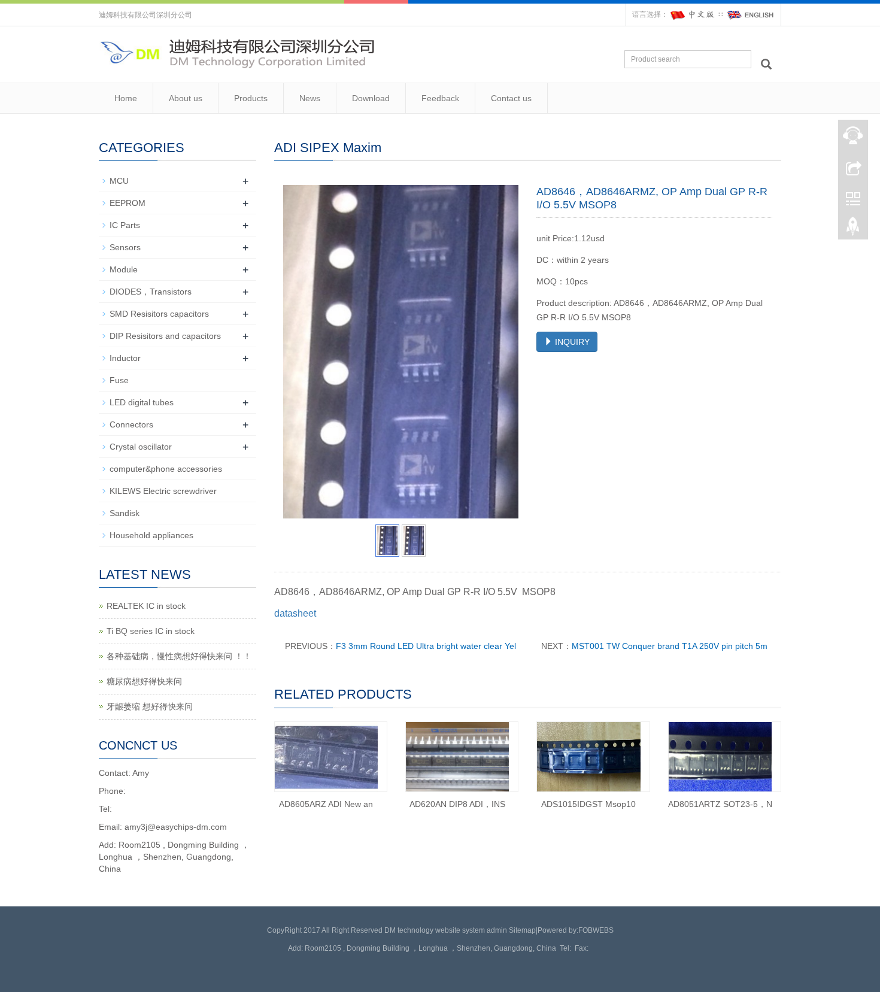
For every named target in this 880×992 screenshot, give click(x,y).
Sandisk (124, 513)
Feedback (440, 98)
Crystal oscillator (141, 446)
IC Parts (125, 225)
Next (502, 352)
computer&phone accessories (166, 469)
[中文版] (693, 14)
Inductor (125, 358)
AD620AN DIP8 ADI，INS (457, 804)
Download (371, 98)
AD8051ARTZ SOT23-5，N (720, 804)
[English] (751, 14)
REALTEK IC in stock (146, 606)
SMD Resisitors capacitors (159, 313)
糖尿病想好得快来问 (144, 681)
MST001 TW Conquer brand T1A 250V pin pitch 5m (669, 646)
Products (251, 98)
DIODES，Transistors (151, 291)
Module (124, 269)
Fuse (119, 380)
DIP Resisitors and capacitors (165, 336)
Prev (298, 352)
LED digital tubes (142, 402)
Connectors (131, 424)
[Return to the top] (853, 229)
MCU (119, 181)
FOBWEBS (596, 930)
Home (125, 98)
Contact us (511, 98)
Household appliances (151, 535)
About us (185, 98)
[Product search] (766, 64)
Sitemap (522, 930)
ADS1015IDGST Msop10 (588, 804)
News (309, 98)
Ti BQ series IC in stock (151, 631)
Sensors (125, 247)
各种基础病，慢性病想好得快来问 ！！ (179, 656)
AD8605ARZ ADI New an (326, 804)
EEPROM (127, 203)
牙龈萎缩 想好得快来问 (150, 706)
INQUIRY (571, 342)
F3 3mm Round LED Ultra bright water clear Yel (426, 646)
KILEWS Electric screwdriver (163, 491)
